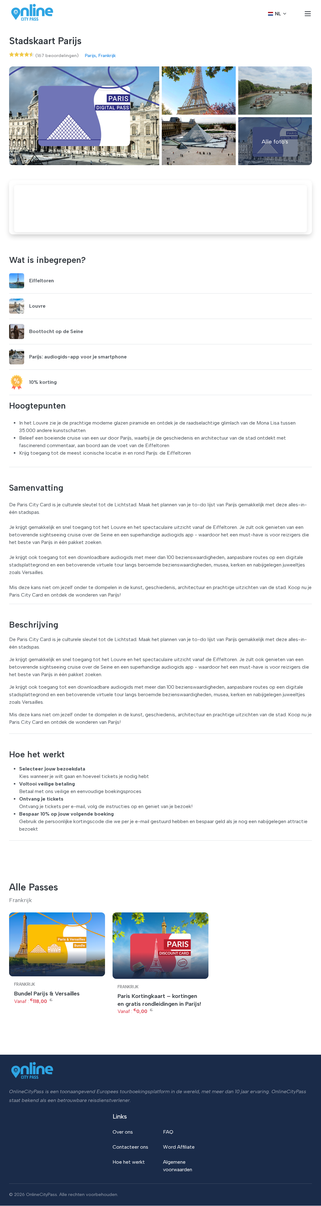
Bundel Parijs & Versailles (47, 993)
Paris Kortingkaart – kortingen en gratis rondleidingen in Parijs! (159, 1000)
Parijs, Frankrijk (100, 55)
